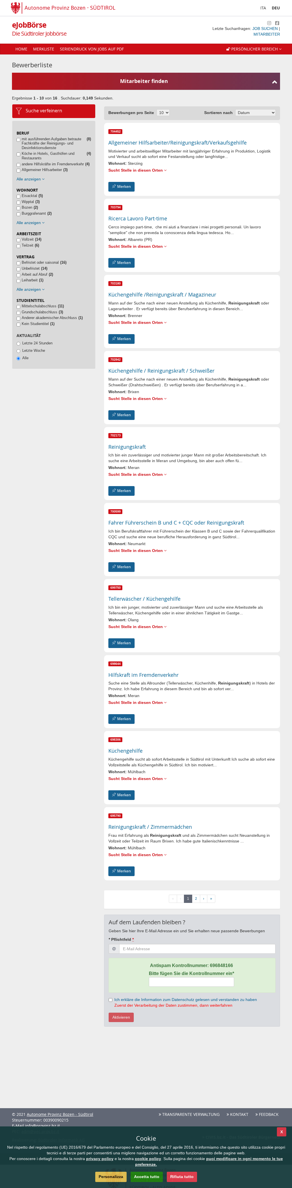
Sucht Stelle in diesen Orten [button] (136, 170)
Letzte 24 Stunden (37, 343)
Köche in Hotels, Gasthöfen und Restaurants (48, 155)
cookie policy (148, 1158)
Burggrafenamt (34, 213)
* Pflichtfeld (121, 939)
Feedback (268, 1114)
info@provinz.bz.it (42, 1125)
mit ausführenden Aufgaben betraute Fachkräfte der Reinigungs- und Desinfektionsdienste (51, 143)
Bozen (27, 207)
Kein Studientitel (35, 324)
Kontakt (238, 1114)
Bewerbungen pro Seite (131, 112)
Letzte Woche (33, 350)
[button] (254, 49)
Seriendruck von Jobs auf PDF (92, 49)
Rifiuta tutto (182, 1176)
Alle (25, 358)
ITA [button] (263, 8)
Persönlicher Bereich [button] (254, 49)
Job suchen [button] (265, 28)
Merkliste (43, 49)
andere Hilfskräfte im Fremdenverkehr (53, 164)
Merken (123, 186)
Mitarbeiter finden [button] (144, 81)
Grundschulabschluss (39, 312)
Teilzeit (27, 245)
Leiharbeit (30, 280)
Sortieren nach (218, 112)
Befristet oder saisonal (40, 262)
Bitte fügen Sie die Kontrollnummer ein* (191, 973)
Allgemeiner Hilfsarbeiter (42, 170)
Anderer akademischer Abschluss (49, 318)
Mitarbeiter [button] (267, 34)
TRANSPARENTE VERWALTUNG (190, 1114)
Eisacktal (29, 196)
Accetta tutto (146, 1176)
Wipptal (28, 202)
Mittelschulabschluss (39, 306)
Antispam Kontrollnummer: (191, 965)
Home (21, 49)
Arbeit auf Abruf (34, 274)
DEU (276, 8)
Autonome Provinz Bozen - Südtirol (60, 1114)
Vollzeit (28, 239)
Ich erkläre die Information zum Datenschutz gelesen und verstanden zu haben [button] (185, 999)
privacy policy (99, 1158)
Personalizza (111, 1176)
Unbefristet (31, 268)
